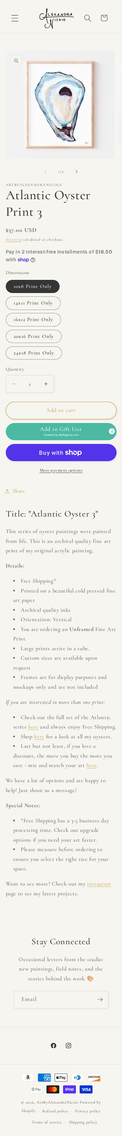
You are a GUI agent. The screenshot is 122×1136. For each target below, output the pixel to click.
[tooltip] (112, 431)
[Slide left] (45, 171)
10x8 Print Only (33, 286)
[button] (15, 18)
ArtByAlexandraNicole (57, 1102)
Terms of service (47, 1122)
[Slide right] (76, 171)
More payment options (61, 470)
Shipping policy (83, 1122)
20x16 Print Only (34, 336)
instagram (99, 883)
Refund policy (55, 1111)
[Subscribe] (100, 999)
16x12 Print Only (34, 319)
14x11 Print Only (33, 303)
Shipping (13, 239)
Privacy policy (88, 1111)
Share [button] (19, 491)
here (33, 726)
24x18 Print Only (34, 353)
